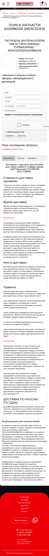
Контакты (24, 505)
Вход (8, 5)
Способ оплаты (24, 503)
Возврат (32, 158)
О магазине (24, 497)
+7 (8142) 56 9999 (24, 532)
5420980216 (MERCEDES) (12, 149)
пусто (41, 4)
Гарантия (24, 508)
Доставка (8, 158)
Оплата (20, 158)
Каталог (24, 511)
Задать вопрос (20, 520)
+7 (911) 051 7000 (24, 535)
